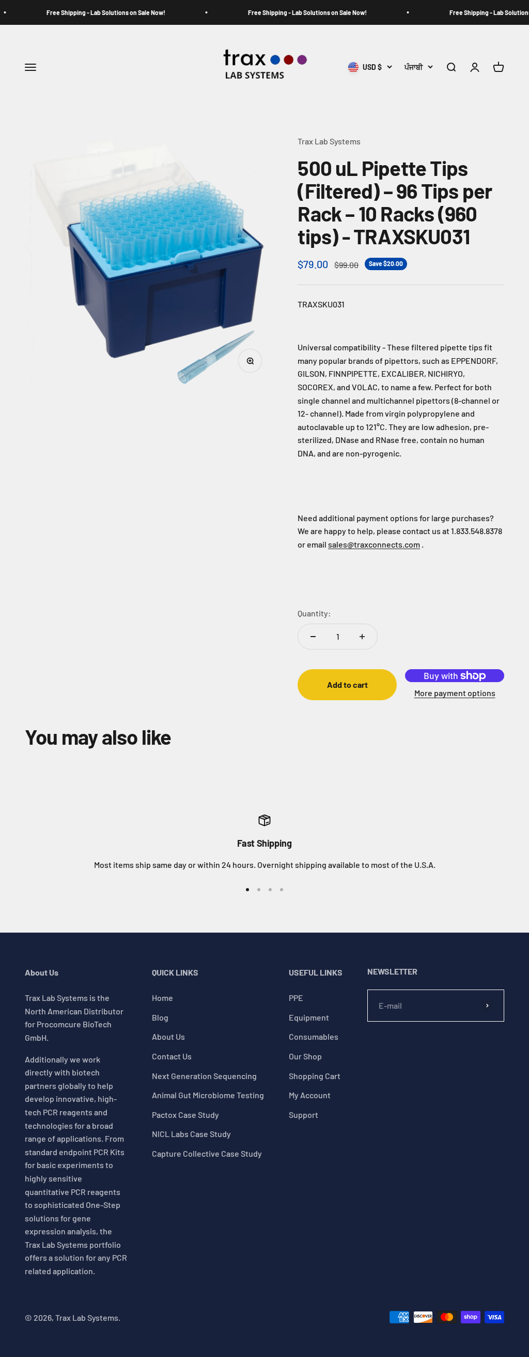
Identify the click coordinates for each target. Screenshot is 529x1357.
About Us (168, 1036)
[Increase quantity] (362, 636)
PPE (296, 997)
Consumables (313, 1036)
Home (162, 997)
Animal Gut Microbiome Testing (208, 1095)
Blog (160, 1017)
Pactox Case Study (185, 1114)
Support (303, 1114)
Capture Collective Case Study (207, 1153)
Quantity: (314, 613)
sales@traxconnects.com (374, 544)
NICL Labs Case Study (191, 1134)
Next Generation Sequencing (204, 1076)
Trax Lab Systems (329, 141)
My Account (310, 1095)
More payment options (454, 693)
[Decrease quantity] (313, 636)
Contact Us (172, 1056)
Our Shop (305, 1056)
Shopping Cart (314, 1076)
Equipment (309, 1017)
